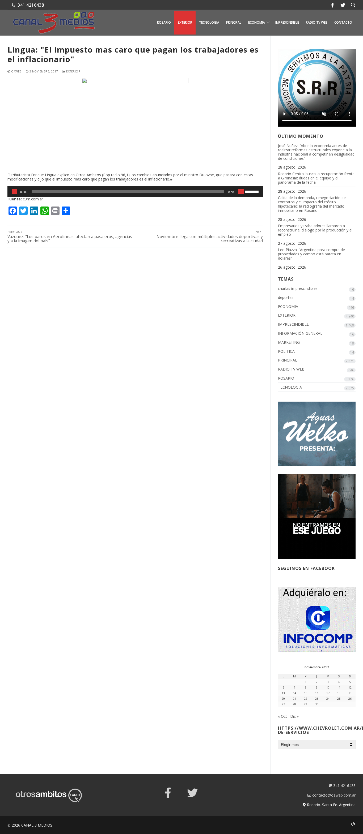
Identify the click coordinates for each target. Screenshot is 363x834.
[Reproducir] (14, 191)
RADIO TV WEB (291, 369)
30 (316, 704)
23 (316, 698)
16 (316, 693)
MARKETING (289, 342)
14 (294, 693)
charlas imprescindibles (298, 288)
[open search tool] (353, 5)
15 (305, 693)
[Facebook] (332, 5)
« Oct (282, 716)
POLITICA (286, 351)
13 (283, 693)
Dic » (294, 716)
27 (283, 704)
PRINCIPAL (287, 360)
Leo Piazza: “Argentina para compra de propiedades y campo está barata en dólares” (311, 254)
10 (328, 687)
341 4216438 (30, 5)
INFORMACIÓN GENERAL (300, 333)
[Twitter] (343, 5)
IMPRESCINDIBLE (293, 324)
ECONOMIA (288, 306)
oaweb (16, 71)
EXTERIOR (72, 71)
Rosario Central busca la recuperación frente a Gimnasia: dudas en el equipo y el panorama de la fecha (316, 178)
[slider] (252, 191)
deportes (285, 297)
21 (294, 698)
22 (305, 698)
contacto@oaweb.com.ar (333, 795)
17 (328, 693)
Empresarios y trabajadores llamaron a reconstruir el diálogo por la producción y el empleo (315, 230)
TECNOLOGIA (290, 387)
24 (328, 698)
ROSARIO (286, 378)
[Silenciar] (241, 191)
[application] (135, 191)
